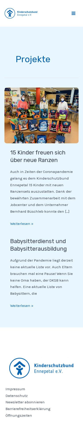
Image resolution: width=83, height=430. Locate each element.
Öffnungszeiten (19, 415)
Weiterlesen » (21, 223)
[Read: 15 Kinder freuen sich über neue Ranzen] (41, 115)
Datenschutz (17, 395)
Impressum (15, 389)
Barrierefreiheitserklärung (28, 408)
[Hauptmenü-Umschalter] (74, 13)
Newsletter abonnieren (25, 402)
